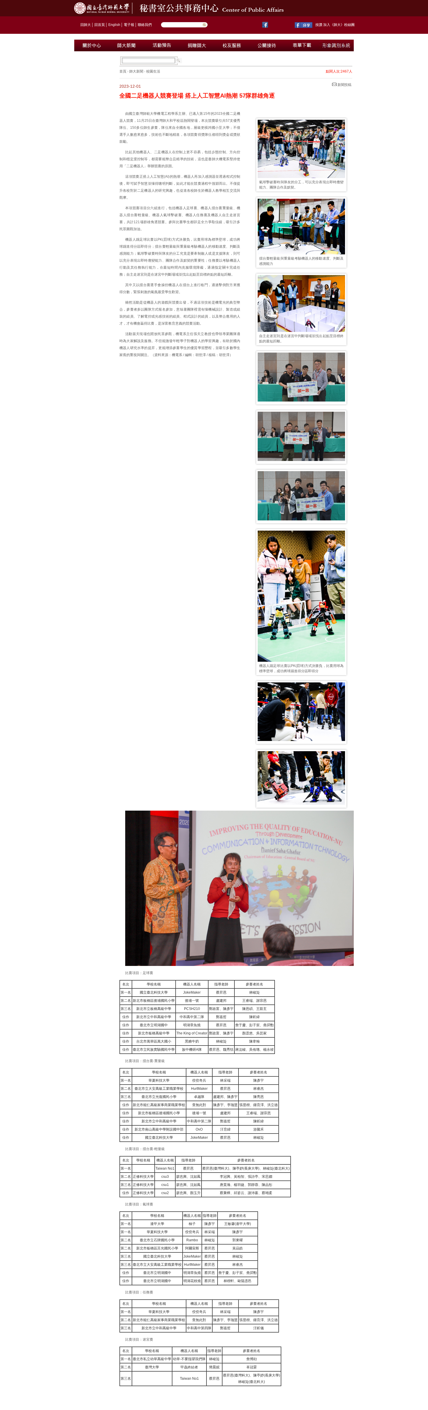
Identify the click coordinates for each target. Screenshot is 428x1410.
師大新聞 (136, 71)
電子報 (129, 25)
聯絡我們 (145, 25)
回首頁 (99, 25)
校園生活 (153, 71)
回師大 (85, 25)
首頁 (122, 71)
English (114, 25)
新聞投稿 (344, 85)
